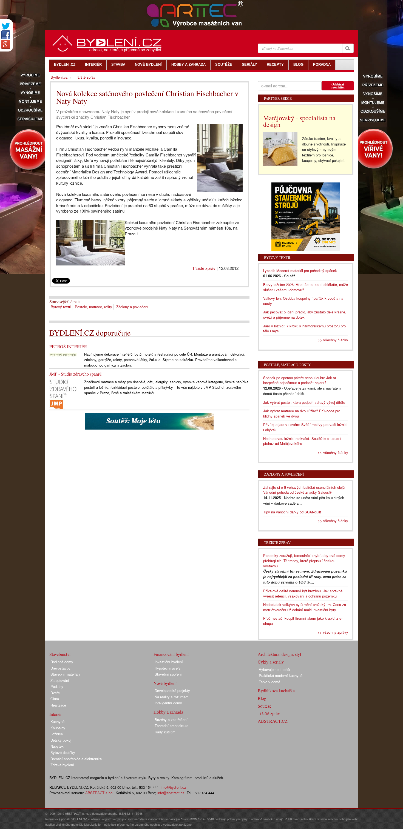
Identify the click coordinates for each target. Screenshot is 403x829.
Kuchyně (57, 721)
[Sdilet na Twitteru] (5, 26)
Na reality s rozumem (172, 696)
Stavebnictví (59, 654)
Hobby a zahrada (168, 712)
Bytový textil (61, 306)
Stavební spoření (168, 674)
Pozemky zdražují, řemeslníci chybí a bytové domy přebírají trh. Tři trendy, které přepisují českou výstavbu (304, 560)
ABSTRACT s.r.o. (99, 792)
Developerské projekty (172, 690)
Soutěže (264, 706)
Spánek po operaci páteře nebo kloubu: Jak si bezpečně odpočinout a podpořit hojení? (299, 380)
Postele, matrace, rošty (93, 306)
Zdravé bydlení (62, 764)
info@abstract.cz (171, 792)
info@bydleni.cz (173, 787)
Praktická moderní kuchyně (280, 675)
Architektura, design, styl (279, 654)
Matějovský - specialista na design (299, 121)
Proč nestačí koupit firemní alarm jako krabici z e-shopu (302, 621)
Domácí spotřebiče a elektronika (76, 758)
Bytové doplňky (62, 752)
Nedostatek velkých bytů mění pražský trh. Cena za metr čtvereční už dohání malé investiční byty (304, 607)
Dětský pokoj (60, 740)
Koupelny (57, 727)
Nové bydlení (165, 683)
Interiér (55, 714)
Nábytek (57, 746)
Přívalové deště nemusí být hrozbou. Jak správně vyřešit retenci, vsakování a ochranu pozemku (302, 593)
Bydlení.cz (59, 77)
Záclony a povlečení (132, 306)
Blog (262, 698)
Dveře (55, 692)
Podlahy (56, 686)
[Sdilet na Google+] (5, 44)
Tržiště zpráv (203, 268)
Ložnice (56, 733)
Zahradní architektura (171, 725)
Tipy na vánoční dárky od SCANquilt (292, 511)
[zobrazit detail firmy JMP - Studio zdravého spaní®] (63, 393)
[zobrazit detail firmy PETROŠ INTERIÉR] (63, 353)
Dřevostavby (60, 668)
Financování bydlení (171, 654)
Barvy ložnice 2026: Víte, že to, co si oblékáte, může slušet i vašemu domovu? (305, 287)
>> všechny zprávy (332, 632)
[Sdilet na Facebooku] (5, 34)
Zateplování (59, 680)
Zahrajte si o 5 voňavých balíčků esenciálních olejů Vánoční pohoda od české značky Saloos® (304, 490)
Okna (54, 698)
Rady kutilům (165, 731)
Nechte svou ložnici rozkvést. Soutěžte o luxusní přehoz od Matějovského (302, 441)
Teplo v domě (269, 681)
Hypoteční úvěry (168, 668)
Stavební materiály (65, 674)
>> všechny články (333, 339)
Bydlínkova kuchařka (276, 690)
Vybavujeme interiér (274, 669)
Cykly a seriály (271, 662)
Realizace (58, 705)
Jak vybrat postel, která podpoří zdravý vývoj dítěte (304, 402)
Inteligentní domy (168, 702)
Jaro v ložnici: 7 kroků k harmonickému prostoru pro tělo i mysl (304, 328)
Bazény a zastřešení (171, 719)
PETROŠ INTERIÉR (68, 346)
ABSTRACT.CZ (273, 721)
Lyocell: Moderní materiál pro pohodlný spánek (300, 270)
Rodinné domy (61, 661)
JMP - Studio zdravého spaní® (75, 374)
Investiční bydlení (169, 661)
